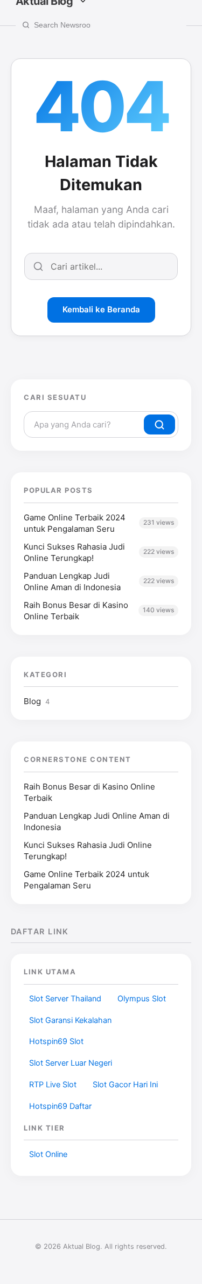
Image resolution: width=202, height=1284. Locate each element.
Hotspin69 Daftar (60, 1106)
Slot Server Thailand (65, 999)
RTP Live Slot (52, 1084)
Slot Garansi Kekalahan (70, 1020)
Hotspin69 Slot (56, 1041)
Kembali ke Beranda (101, 309)
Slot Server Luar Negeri (70, 1063)
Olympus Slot (141, 999)
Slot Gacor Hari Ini (125, 1084)
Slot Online (48, 1154)
